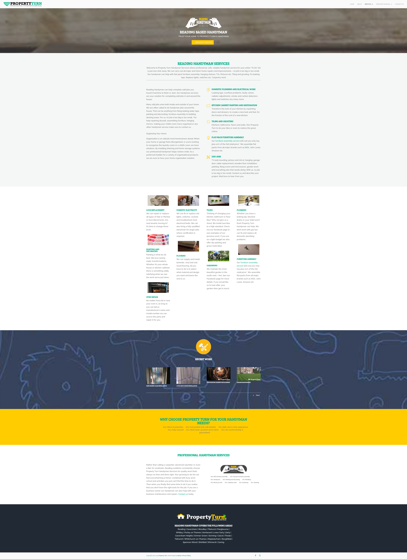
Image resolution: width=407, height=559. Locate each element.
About (359, 4)
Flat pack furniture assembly (241, 476)
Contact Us (399, 4)
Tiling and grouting (222, 121)
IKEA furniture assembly (220, 476)
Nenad (179, 555)
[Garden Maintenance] (249, 380)
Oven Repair (152, 297)
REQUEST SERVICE (203, 42)
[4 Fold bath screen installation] (188, 383)
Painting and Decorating (152, 250)
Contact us (183, 494)
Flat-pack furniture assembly (228, 137)
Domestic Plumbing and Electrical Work (233, 89)
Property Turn (163, 555)
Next (258, 395)
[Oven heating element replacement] (219, 380)
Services (368, 4)
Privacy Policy (186, 555)
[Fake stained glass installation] (158, 383)
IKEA (247, 147)
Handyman (216, 479)
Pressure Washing (383, 4)
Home (352, 4)
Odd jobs (216, 156)
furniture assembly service (227, 141)
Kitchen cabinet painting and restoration (234, 105)
